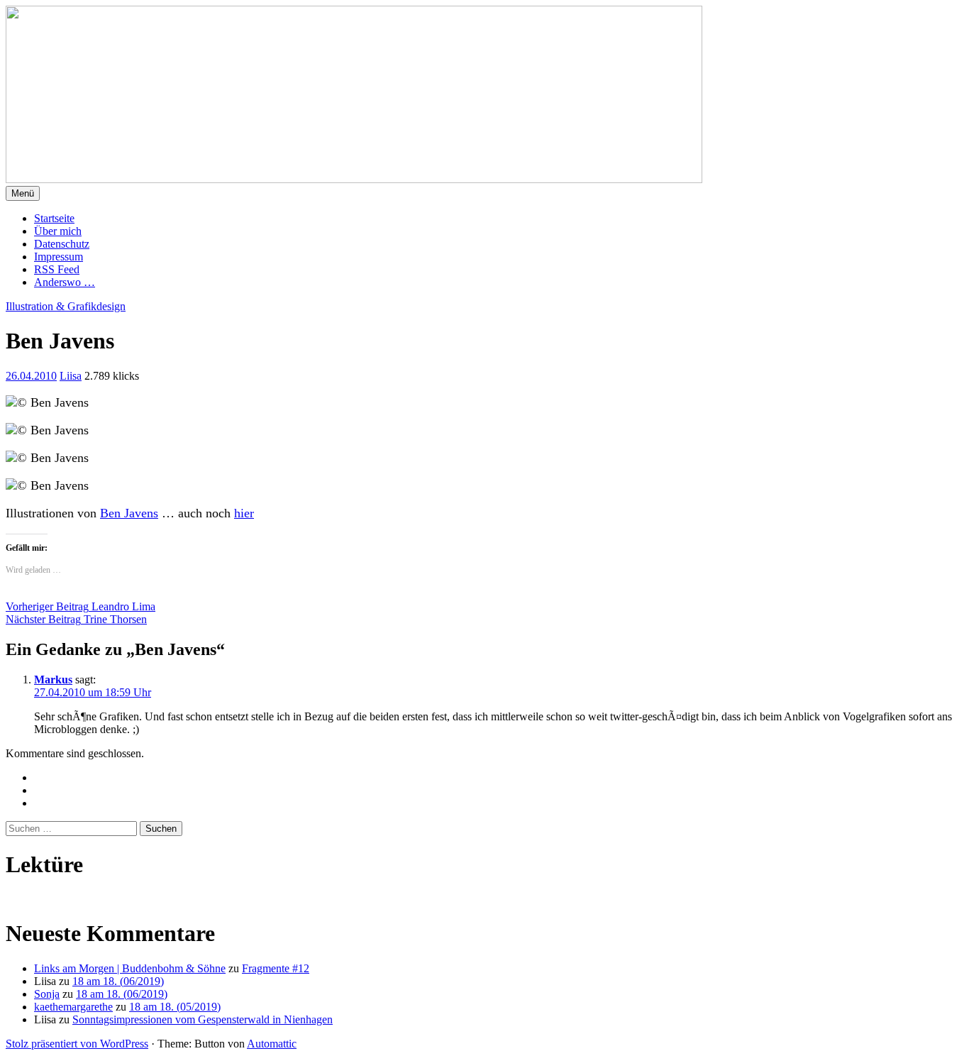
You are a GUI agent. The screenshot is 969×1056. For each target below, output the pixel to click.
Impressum (58, 257)
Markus (53, 679)
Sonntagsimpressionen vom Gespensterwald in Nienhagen (202, 1019)
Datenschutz (61, 244)
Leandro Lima (80, 606)
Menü (22, 193)
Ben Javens (129, 513)
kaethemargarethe (73, 1007)
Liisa (71, 376)
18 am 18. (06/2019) (118, 981)
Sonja (47, 994)
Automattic (272, 1044)
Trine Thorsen (76, 619)
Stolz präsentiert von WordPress (77, 1044)
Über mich (58, 231)
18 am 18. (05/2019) (175, 1007)
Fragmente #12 (275, 968)
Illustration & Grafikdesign (66, 306)
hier (244, 513)
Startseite (54, 218)
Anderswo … (64, 282)
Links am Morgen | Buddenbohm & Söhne (130, 968)
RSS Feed (56, 269)
